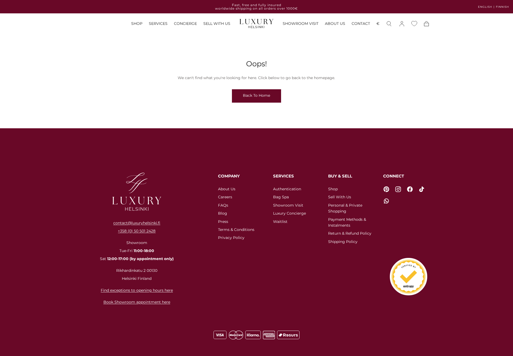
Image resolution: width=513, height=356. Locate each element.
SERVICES (158, 23)
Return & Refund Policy (349, 233)
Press (223, 221)
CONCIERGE (185, 23)
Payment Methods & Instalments (347, 222)
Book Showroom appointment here (136, 302)
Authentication (287, 189)
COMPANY (229, 176)
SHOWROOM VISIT (300, 23)
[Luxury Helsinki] (137, 192)
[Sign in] (402, 24)
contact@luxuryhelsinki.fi (136, 222)
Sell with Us (339, 197)
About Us (226, 189)
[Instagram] (398, 189)
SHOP (136, 23)
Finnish (502, 6)
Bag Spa (281, 197)
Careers (225, 197)
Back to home (256, 95)
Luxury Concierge (289, 213)
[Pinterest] (386, 189)
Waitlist (280, 221)
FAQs (223, 205)
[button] (377, 24)
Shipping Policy (342, 241)
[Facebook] (410, 189)
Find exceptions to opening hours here (137, 290)
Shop (333, 189)
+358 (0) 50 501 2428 (137, 231)
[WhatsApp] (386, 201)
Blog (222, 213)
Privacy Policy (231, 237)
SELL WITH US (216, 23)
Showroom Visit (288, 205)
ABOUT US (335, 23)
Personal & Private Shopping (345, 208)
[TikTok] (422, 189)
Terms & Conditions (236, 229)
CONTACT (361, 23)
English (485, 6)
